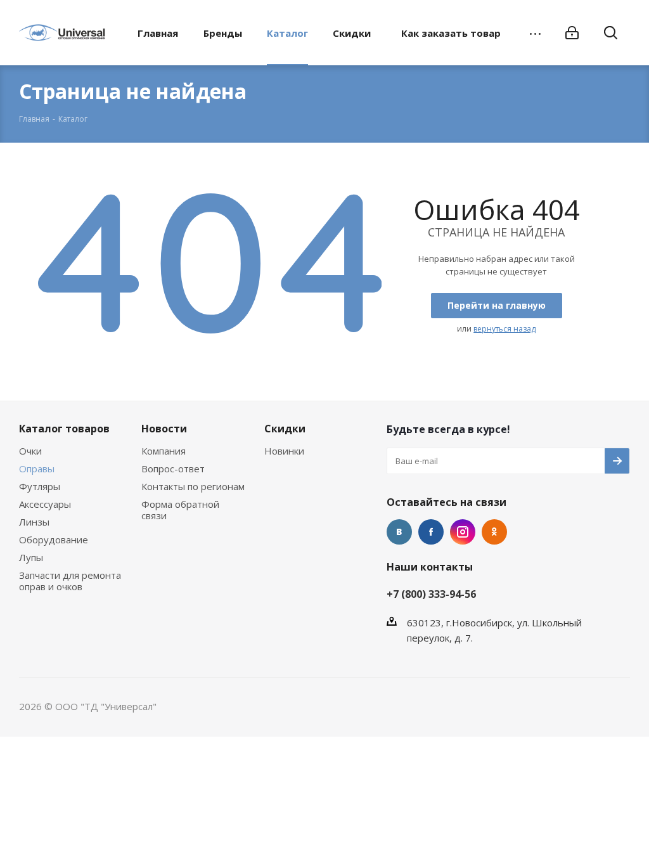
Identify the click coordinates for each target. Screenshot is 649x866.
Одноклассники (494, 532)
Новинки (284, 450)
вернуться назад (504, 328)
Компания (163, 450)
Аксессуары (45, 504)
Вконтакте (399, 532)
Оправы (37, 468)
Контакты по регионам (193, 486)
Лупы (31, 557)
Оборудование (53, 539)
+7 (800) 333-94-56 (431, 594)
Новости (164, 429)
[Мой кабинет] (572, 33)
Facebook (431, 532)
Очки (30, 450)
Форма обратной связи (180, 510)
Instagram (462, 532)
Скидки (284, 429)
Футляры (39, 486)
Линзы (34, 521)
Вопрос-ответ (173, 468)
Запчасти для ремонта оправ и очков (70, 581)
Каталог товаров (64, 429)
